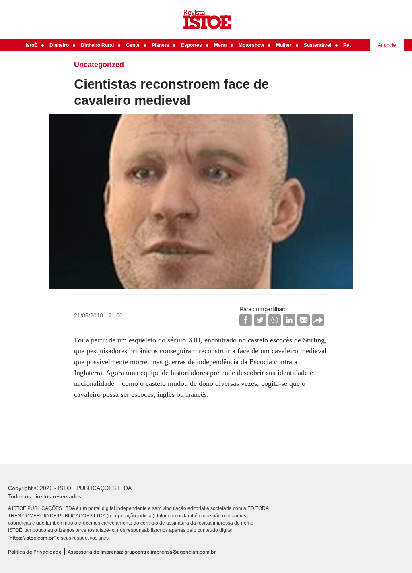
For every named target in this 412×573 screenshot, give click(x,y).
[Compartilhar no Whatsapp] (274, 320)
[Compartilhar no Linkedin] (289, 320)
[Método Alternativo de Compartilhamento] (318, 320)
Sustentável (317, 45)
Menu (220, 45)
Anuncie (387, 45)
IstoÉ (31, 45)
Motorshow (251, 45)
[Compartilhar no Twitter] (260, 320)
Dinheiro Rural (97, 45)
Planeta (160, 45)
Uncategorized (99, 64)
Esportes (191, 45)
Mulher (284, 45)
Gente (133, 45)
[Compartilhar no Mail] (303, 320)
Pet (347, 45)
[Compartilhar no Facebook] (245, 320)
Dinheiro (59, 45)
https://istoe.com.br (32, 538)
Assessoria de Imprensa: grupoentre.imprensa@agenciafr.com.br (142, 552)
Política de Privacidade (35, 552)
